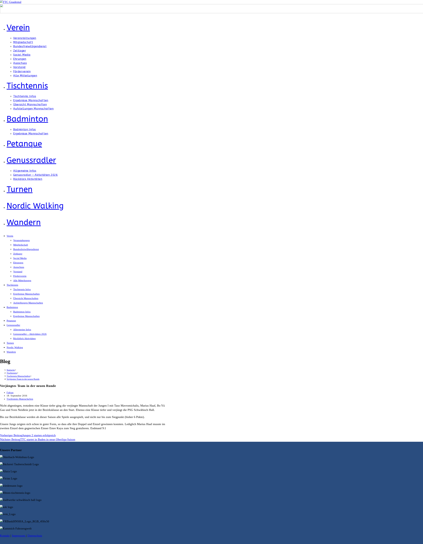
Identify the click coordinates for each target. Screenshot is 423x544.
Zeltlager (17, 253)
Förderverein (19, 276)
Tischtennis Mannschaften (20, 399)
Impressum (19, 535)
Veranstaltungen (21, 240)
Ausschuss (18, 267)
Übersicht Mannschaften (25, 298)
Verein (10, 236)
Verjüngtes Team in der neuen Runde (23, 379)
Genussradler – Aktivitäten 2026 (30, 334)
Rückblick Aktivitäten (24, 338)
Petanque (11, 320)
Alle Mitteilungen (22, 280)
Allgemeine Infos (22, 329)
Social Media (20, 258)
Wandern (11, 352)
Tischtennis (12, 285)
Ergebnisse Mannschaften (26, 294)
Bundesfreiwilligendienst (26, 249)
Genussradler (13, 325)
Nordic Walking (15, 347)
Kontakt (5, 535)
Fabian (10, 392)
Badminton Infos (22, 311)
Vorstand (17, 271)
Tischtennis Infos (22, 289)
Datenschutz (34, 535)
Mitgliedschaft (20, 245)
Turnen (10, 343)
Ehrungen (18, 262)
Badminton (12, 307)
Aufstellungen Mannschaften (28, 302)
